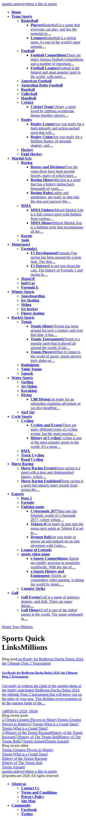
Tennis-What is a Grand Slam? (25, 728)
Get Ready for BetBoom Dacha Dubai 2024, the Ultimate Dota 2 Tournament (43, 661)
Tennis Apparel (57, 741)
